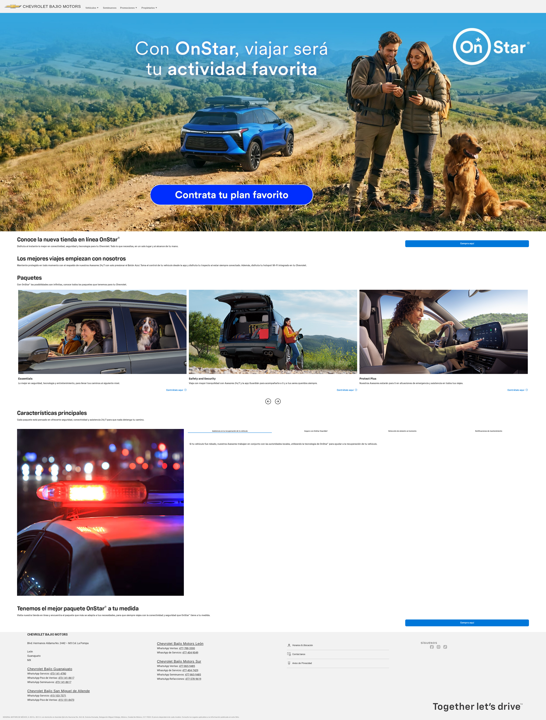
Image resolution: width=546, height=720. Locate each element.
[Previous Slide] (268, 401)
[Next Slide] (277, 401)
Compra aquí (467, 244)
